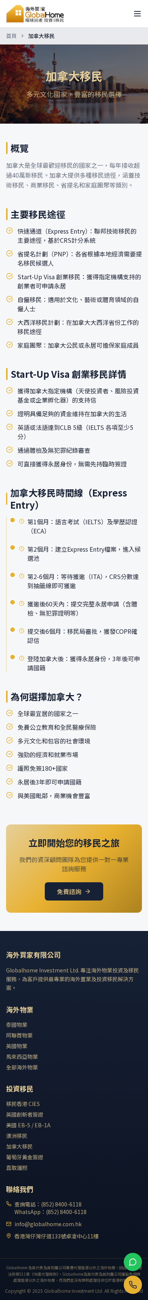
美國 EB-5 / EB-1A (28, 1125)
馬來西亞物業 (22, 1056)
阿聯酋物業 (19, 1035)
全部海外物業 (22, 1067)
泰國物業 (16, 1024)
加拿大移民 (19, 1146)
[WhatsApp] (133, 1262)
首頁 (11, 36)
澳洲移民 (16, 1135)
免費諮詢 (69, 891)
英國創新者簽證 (24, 1114)
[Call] (133, 1285)
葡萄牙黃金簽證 (24, 1157)
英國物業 (16, 1046)
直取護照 (16, 1167)
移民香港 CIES (23, 1103)
